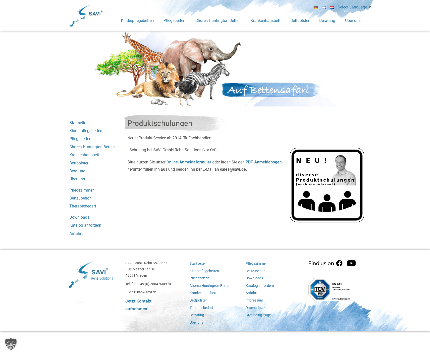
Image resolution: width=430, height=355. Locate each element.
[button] (11, 344)
